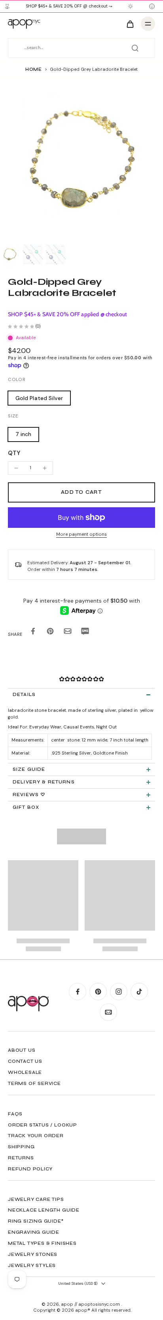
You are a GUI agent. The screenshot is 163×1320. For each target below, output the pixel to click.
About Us (21, 1050)
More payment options (81, 534)
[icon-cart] (129, 24)
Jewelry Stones (32, 1254)
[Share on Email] (67, 632)
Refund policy (30, 1169)
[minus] (16, 468)
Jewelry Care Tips (36, 1199)
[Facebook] (77, 991)
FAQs (15, 1114)
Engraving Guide (33, 1232)
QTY (14, 453)
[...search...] (134, 47)
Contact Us (25, 1061)
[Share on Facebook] (33, 632)
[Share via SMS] (85, 632)
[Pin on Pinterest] (50, 632)
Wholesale (25, 1072)
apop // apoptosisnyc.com (91, 1304)
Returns (21, 1158)
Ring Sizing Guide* (36, 1221)
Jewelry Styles (32, 1265)
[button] (81, 492)
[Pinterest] (98, 991)
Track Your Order (36, 1135)
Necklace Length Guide (44, 1210)
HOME (33, 69)
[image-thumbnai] (10, 254)
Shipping (21, 1146)
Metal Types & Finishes (42, 1243)
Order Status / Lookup (42, 1125)
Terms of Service (34, 1083)
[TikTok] (139, 991)
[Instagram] (118, 991)
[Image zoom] (81, 159)
